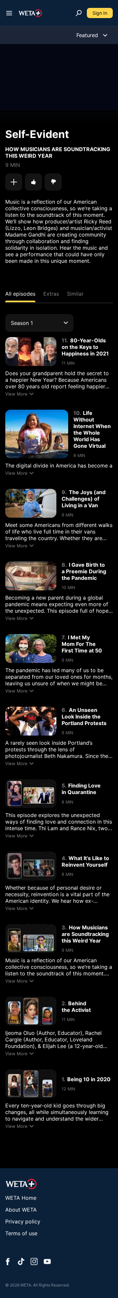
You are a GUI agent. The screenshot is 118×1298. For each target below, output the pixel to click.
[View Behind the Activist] (30, 1011)
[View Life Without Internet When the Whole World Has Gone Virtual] (36, 434)
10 (76, 413)
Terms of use (21, 1233)
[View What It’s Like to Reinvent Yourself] (30, 866)
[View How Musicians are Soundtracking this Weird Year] (30, 938)
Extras (51, 293)
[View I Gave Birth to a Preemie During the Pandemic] (30, 575)
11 (64, 340)
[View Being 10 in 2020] (30, 1083)
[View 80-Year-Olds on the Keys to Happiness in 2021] (30, 351)
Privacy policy (22, 1221)
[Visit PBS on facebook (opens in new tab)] (8, 1262)
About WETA (21, 1209)
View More (16, 394)
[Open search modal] (78, 13)
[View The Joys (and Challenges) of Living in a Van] (30, 503)
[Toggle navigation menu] (9, 13)
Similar (75, 293)
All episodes (20, 293)
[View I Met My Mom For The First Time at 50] (30, 648)
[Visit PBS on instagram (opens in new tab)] (34, 1262)
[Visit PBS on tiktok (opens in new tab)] (21, 1262)
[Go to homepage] (30, 13)
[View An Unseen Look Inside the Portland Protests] (30, 721)
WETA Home (20, 1198)
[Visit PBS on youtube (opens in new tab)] (47, 1262)
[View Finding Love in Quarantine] (30, 793)
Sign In (99, 13)
